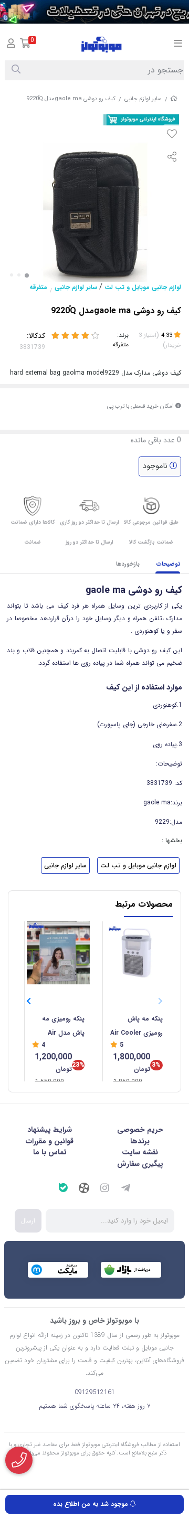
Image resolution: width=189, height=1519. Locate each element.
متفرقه (38, 287)
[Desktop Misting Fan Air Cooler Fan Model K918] (136, 952)
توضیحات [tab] (168, 564)
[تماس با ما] (19, 1460)
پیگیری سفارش (140, 1164)
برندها (140, 1141)
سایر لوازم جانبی (143, 98)
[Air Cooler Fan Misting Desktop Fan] (58, 952)
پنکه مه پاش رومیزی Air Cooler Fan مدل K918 (136, 1026)
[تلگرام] (126, 1189)
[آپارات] (84, 1189)
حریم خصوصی (140, 1129)
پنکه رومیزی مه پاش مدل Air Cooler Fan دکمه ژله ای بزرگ (60, 1026)
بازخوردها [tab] (128, 564)
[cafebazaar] (131, 1270)
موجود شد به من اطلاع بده (91, 1504)
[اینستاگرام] (105, 1189)
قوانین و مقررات (50, 1141)
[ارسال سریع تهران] (94, 12)
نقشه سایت (140, 1152)
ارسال (28, 1221)
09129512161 (95, 1392)
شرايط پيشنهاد (49, 1129)
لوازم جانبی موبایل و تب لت (142, 287)
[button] (29, 1001)
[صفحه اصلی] (174, 98)
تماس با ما (50, 1152)
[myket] (58, 1270)
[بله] (63, 1189)
